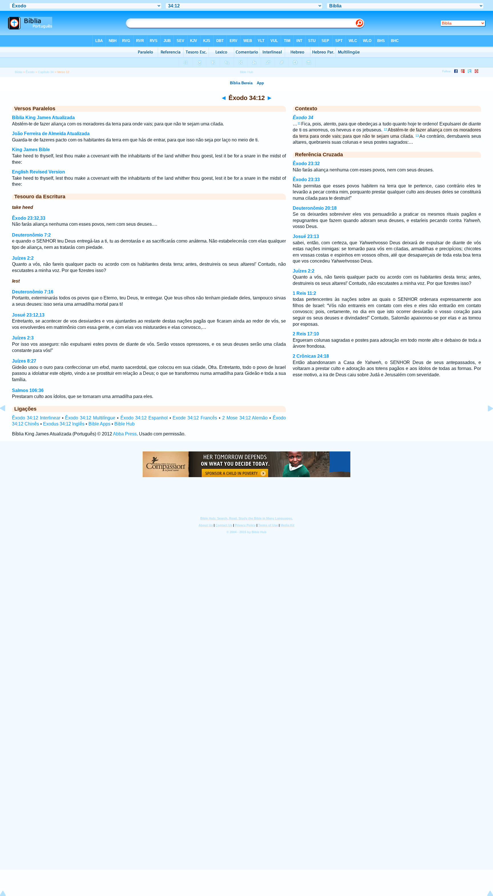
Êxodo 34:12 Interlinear (36, 417)
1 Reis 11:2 (304, 293)
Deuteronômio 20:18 (315, 208)
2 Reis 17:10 (306, 333)
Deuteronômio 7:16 (32, 291)
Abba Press (125, 433)
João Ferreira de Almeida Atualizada (51, 133)
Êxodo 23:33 (306, 179)
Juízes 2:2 (23, 258)
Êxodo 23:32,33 (28, 218)
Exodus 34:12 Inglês (63, 423)
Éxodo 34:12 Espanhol (144, 417)
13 (417, 135)
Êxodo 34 (303, 117)
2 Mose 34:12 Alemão (245, 417)
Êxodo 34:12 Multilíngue (90, 417)
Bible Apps (99, 423)
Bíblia (18, 72)
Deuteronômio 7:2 (31, 235)
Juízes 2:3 (23, 337)
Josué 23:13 (306, 236)
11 (299, 123)
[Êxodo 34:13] (486, 421)
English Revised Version (38, 171)
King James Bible (31, 149)
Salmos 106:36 (28, 390)
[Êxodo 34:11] (7, 421)
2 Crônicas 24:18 (311, 356)
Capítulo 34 (46, 72)
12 (385, 129)
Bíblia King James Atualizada (43, 117)
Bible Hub (124, 423)
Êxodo (30, 72)
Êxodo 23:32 (306, 163)
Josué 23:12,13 (28, 315)
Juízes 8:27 (24, 361)
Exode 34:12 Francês (195, 417)
